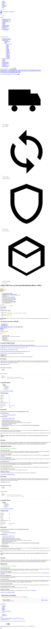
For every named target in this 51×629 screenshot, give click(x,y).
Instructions (18, 356)
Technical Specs (13, 356)
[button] (9, 314)
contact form (25, 596)
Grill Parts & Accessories (6, 19)
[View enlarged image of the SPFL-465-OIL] (28, 345)
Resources (4, 606)
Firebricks (4, 23)
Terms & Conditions (3, 626)
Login (3, 9)
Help (3, 607)
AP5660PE (8, 57)
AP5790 (6, 389)
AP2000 (7, 49)
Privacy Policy (9, 626)
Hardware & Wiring (5, 25)
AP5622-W (8, 55)
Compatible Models (7, 356)
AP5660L (8, 56)
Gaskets (3, 24)
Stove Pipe (4, 64)
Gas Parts (3, 22)
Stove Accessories (5, 27)
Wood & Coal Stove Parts (6, 21)
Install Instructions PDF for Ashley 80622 (9, 532)
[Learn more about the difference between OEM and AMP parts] (17, 321)
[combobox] (5, 69)
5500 (7, 44)
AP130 (7, 48)
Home (3, 1)
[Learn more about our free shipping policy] (14, 299)
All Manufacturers (7, 41)
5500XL (7, 46)
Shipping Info (30, 356)
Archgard (5, 42)
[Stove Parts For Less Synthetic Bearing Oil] (28, 345)
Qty (3, 304)
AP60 (7, 47)
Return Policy (4, 5)
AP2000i (7, 50)
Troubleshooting (22, 356)
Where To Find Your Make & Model (6, 508)
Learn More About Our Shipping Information (7, 474)
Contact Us (4, 6)
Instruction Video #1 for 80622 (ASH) (8, 418)
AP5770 (6, 388)
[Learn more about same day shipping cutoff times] (9, 281)
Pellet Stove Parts (5, 20)
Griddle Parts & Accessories (6, 39)
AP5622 (7, 54)
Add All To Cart (3, 355)
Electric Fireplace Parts (6, 28)
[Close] (1, 628)
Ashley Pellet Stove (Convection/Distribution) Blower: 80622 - (14, 347)
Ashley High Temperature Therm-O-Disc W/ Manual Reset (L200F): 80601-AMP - (15, 351)
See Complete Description (6, 303)
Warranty (26, 356)
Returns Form (4, 615)
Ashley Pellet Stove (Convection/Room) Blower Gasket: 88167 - (12, 353)
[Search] (14, 69)
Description (2, 356)
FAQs (3, 3)
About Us (3, 2)
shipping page (33, 472)
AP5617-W (8, 53)
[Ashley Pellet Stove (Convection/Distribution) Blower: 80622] (10, 70)
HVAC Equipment (5, 29)
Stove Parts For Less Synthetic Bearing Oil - (9, 349)
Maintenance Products (5, 26)
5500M (7, 45)
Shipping (3, 4)
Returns (3, 608)
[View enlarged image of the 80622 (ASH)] (10, 345)
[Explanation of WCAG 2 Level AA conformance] (8, 624)
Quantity (11, 305)
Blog (3, 7)
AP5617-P (8, 52)
